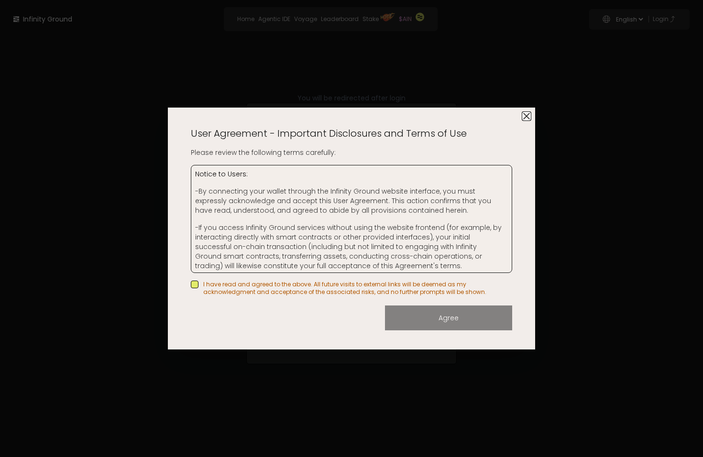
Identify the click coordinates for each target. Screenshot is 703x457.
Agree (449, 318)
